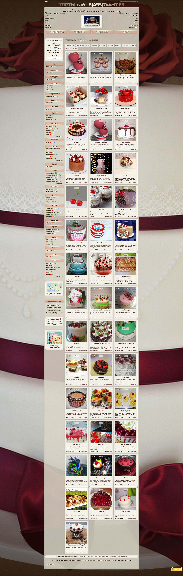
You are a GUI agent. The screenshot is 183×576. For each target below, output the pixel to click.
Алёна (48, 244)
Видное (54, 64)
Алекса (48, 214)
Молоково (54, 164)
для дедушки (57, 310)
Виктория (49, 154)
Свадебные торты (80, 45)
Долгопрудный (54, 77)
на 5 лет (60, 304)
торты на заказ (65, 10)
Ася (48, 109)
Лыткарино (54, 139)
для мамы (60, 309)
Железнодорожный (54, 94)
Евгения (49, 216)
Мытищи (54, 195)
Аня (48, 134)
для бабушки (51, 310)
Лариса (48, 202)
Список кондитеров (49, 18)
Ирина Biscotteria (51, 177)
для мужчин (49, 307)
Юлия (48, 73)
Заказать (76, 53)
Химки (54, 260)
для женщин (49, 309)
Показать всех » (59, 136)
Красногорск (54, 123)
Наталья (49, 210)
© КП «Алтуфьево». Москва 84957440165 (91, 25)
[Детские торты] (79, 33)
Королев (54, 113)
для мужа (55, 307)
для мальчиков (50, 304)
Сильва (48, 130)
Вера (48, 274)
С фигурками (68, 48)
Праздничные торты (70, 45)
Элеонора (49, 191)
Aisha (48, 132)
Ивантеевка (54, 100)
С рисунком (133, 45)
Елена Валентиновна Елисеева (53, 148)
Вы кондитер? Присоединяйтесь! (54, 346)
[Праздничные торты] (56, 33)
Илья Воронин (50, 229)
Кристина (49, 223)
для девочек (50, 305)
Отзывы (47, 23)
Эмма (48, 156)
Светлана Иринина (51, 181)
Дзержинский (54, 70)
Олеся (48, 79)
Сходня (54, 254)
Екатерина (49, 128)
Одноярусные (94, 45)
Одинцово (54, 205)
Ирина (48, 197)
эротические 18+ (54, 313)
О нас (136, 18)
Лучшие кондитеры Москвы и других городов (80, 10)
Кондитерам (48, 25)
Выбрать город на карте (54, 294)
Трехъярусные (110, 45)
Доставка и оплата (133, 27)
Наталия (49, 179)
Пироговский (54, 220)
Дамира (49, 199)
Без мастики (117, 45)
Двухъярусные (102, 45)
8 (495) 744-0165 (54, 45)
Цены (46, 20)
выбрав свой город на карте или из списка (118, 556)
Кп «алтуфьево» (50, 173)
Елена (48, 102)
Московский (54, 186)
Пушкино (54, 237)
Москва (54, 170)
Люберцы (54, 146)
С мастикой (75, 48)
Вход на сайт (48, 27)
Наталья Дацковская (51, 212)
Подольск (54, 227)
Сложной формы (125, 45)
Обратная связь (50, 564)
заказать (80, 11)
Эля (48, 142)
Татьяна (49, 90)
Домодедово (54, 83)
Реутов (54, 248)
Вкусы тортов (134, 25)
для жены (55, 309)
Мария (48, 66)
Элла (48, 85)
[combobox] (54, 58)
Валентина (49, 96)
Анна (48, 117)
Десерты (88, 45)
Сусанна (49, 250)
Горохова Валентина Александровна (51, 270)
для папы (60, 307)
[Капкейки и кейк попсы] (126, 33)
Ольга (48, 88)
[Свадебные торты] (102, 33)
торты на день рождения (54, 301)
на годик (56, 304)
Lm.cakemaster (50, 267)
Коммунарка (54, 106)
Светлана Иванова (51, 175)
